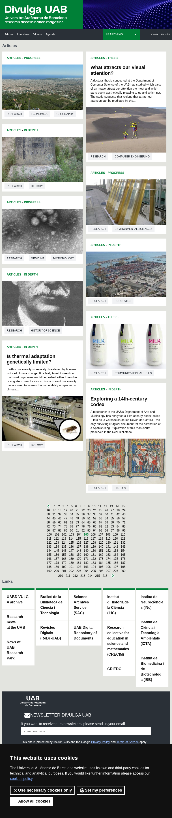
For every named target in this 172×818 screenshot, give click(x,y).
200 (56, 571)
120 (115, 538)
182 (86, 562)
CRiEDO (114, 669)
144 (49, 550)
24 (94, 510)
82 (106, 526)
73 (54, 526)
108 (108, 534)
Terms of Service (127, 742)
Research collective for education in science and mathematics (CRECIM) (118, 641)
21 (77, 510)
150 (93, 550)
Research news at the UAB (16, 622)
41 (112, 514)
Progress (32, 58)
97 (112, 530)
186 (115, 562)
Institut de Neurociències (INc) (152, 602)
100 (49, 534)
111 (49, 538)
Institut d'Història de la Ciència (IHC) (118, 605)
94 (94, 530)
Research (14, 114)
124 (64, 542)
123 (56, 542)
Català (154, 34)
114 (71, 538)
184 (101, 562)
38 (94, 514)
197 (115, 566)
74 (59, 526)
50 (83, 518)
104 (79, 534)
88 (59, 530)
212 (75, 575)
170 (78, 558)
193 (86, 566)
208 (115, 571)
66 (94, 522)
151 (101, 550)
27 (112, 510)
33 (65, 514)
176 (123, 558)
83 (112, 526)
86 (48, 530)
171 (86, 558)
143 (123, 546)
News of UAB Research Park (15, 650)
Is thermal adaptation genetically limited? (31, 359)
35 (77, 514)
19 (65, 510)
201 (64, 571)
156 (56, 554)
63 (77, 522)
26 (106, 510)
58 (48, 522)
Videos (37, 34)
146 (64, 550)
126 (78, 542)
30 (48, 514)
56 (118, 518)
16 (48, 510)
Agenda (50, 34)
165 (123, 554)
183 (93, 562)
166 (49, 558)
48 (71, 518)
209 (123, 571)
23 (88, 510)
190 (64, 566)
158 (71, 554)
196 (108, 566)
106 (93, 534)
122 (49, 542)
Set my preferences (103, 790)
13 (111, 506)
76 (71, 526)
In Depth (31, 130)
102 (64, 534)
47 (65, 518)
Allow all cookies (34, 801)
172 (93, 558)
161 (93, 554)
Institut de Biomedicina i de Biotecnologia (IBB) (152, 669)
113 (63, 538)
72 (48, 526)
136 (71, 546)
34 (71, 514)
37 (88, 514)
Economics (39, 114)
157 (64, 554)
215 (97, 575)
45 (54, 518)
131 (115, 542)
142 (115, 546)
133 (49, 546)
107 (100, 534)
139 (93, 546)
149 (86, 550)
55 (112, 518)
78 (83, 526)
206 (101, 571)
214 (90, 575)
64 (83, 522)
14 (117, 506)
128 (93, 542)
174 (108, 558)
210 (60, 575)
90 (71, 530)
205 (93, 571)
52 (94, 518)
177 (49, 562)
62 (71, 522)
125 (71, 542)
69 (112, 522)
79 (88, 526)
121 (122, 538)
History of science (45, 330)
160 (86, 554)
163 (108, 554)
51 (88, 518)
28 (118, 510)
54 (106, 518)
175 (115, 558)
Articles (8, 34)
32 (59, 514)
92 (83, 530)
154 (123, 550)
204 (86, 571)
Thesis (113, 58)
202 (71, 571)
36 (83, 514)
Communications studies (133, 373)
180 (71, 562)
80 (94, 526)
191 (71, 566)
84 (118, 526)
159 (78, 554)
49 (77, 518)
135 (64, 546)
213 (82, 575)
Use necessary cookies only (45, 790)
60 (59, 522)
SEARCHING (114, 34)
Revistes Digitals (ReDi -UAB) (50, 633)
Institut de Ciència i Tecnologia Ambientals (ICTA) (150, 633)
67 (100, 522)
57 (123, 518)
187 (123, 562)
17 (54, 510)
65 (88, 522)
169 (71, 558)
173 (101, 558)
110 (122, 534)
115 (78, 538)
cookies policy (21, 779)
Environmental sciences (133, 228)
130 (108, 542)
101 (56, 534)
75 (65, 526)
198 (123, 566)
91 (77, 530)
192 (78, 566)
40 (106, 514)
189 (56, 566)
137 (78, 546)
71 (123, 522)
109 (115, 534)
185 (108, 562)
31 (54, 514)
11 (99, 506)
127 (86, 542)
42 (118, 514)
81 (100, 526)
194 (93, 566)
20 (71, 510)
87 (54, 530)
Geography (65, 114)
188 (49, 566)
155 (49, 554)
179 (64, 562)
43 (123, 514)
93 (88, 530)
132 (123, 542)
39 (100, 514)
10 (93, 506)
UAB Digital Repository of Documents (85, 633)
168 (64, 558)
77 (77, 526)
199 (49, 571)
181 (78, 562)
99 (123, 530)
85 (123, 526)
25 (100, 510)
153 (115, 550)
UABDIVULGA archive (17, 599)
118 (100, 538)
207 (108, 571)
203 (78, 571)
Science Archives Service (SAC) (81, 605)
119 (108, 538)
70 (118, 522)
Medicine (37, 258)
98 (118, 530)
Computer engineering (132, 156)
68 (106, 522)
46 (59, 518)
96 (106, 530)
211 (68, 575)
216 (105, 575)
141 (108, 546)
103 (71, 534)
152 (108, 550)
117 (93, 538)
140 (101, 546)
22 (83, 510)
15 (123, 506)
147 (71, 550)
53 (100, 518)
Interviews (23, 34)
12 (105, 506)
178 (56, 562)
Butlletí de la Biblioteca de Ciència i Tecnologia (51, 605)
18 (59, 510)
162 (101, 554)
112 (56, 538)
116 (86, 538)
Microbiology (63, 258)
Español (165, 34)
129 (101, 542)
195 (101, 566)
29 (123, 510)
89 (65, 530)
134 (56, 546)
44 (48, 518)
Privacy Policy (100, 742)
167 (56, 558)
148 (78, 550)
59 (54, 522)
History (37, 186)
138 (86, 546)
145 (56, 550)
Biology (37, 445)
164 (115, 554)
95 (100, 530)
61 (65, 522)
